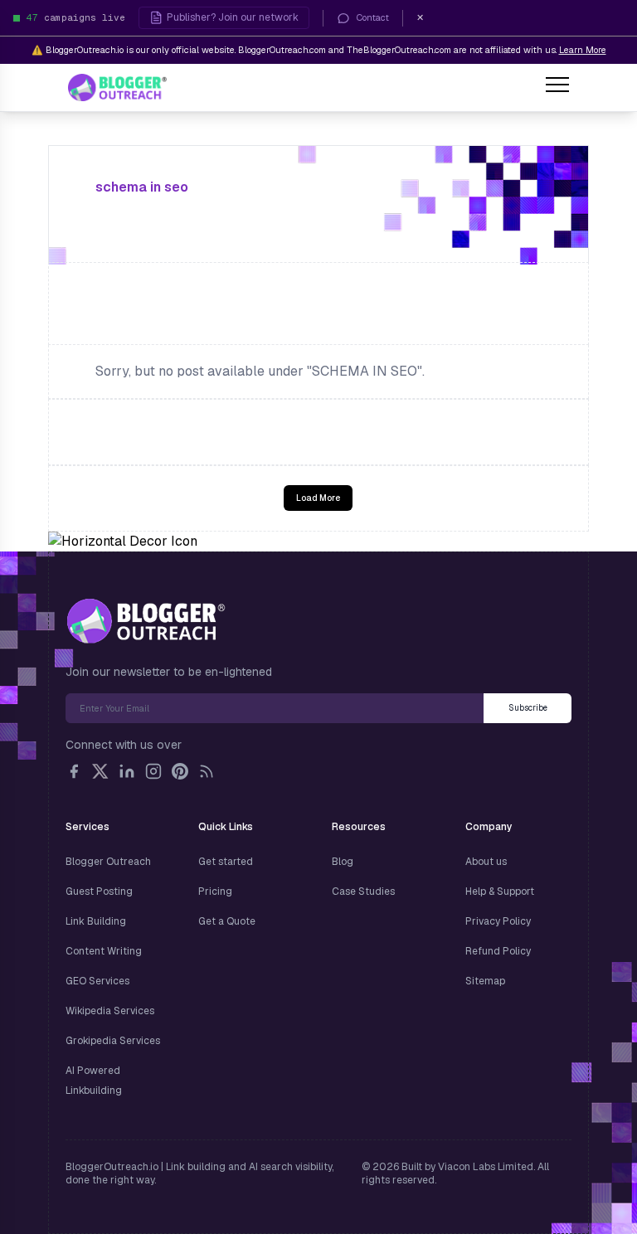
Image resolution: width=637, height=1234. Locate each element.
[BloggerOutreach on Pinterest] (180, 771)
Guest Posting (99, 891)
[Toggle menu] (557, 87)
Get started (225, 861)
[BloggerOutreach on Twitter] (100, 771)
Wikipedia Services (110, 1011)
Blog (342, 861)
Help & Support (499, 891)
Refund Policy (498, 951)
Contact (373, 17)
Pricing (215, 891)
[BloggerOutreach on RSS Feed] (206, 771)
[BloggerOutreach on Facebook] (74, 771)
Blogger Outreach (108, 861)
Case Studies (363, 891)
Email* (275, 708)
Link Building (96, 921)
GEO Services (97, 981)
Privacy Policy (498, 921)
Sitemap (485, 981)
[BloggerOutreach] (146, 621)
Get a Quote (226, 921)
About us (486, 861)
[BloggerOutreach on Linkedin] (127, 771)
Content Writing (104, 951)
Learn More (582, 50)
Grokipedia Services (113, 1040)
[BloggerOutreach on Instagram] (153, 771)
